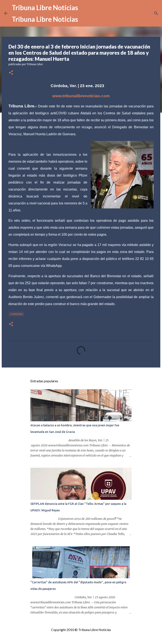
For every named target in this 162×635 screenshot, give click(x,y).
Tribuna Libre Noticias (45, 7)
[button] (11, 73)
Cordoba (16, 314)
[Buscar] (156, 13)
